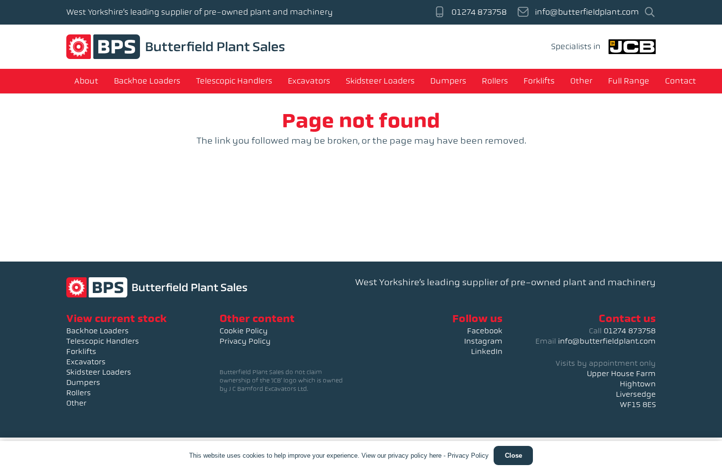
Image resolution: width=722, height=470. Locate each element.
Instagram (483, 341)
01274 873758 (630, 330)
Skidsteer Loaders (98, 372)
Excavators (86, 361)
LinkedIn (486, 351)
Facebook (484, 330)
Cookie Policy (244, 330)
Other (76, 403)
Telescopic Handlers (102, 341)
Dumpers (83, 382)
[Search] (650, 12)
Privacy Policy (245, 341)
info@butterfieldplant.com (607, 341)
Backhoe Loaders (97, 330)
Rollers (78, 392)
